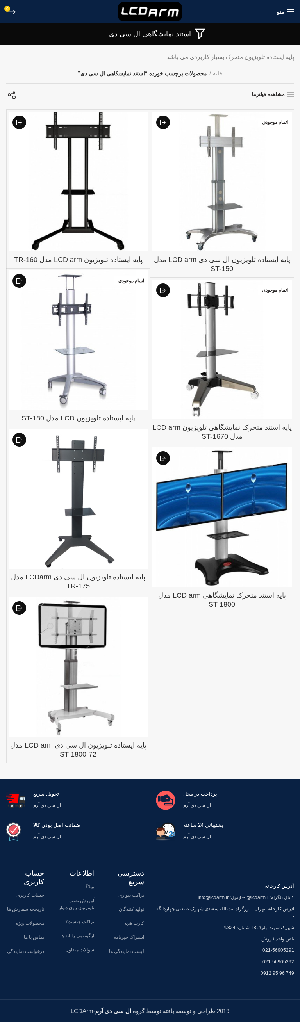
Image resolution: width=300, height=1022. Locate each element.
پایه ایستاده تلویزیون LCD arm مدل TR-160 (78, 260)
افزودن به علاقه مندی (163, 122)
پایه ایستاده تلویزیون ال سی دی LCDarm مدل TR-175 (78, 581)
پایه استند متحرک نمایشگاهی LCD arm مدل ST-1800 (222, 599)
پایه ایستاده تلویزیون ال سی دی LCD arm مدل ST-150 (222, 264)
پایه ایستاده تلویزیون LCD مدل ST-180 (78, 418)
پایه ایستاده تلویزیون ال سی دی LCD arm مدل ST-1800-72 (78, 749)
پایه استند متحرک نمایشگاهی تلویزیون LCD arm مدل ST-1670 (222, 432)
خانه (218, 73)
